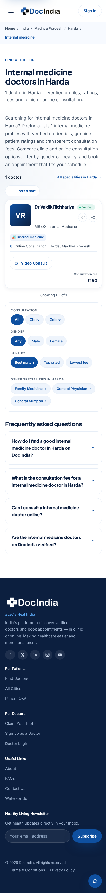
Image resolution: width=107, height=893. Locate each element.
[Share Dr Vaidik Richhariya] (93, 217)
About (10, 801)
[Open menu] (11, 11)
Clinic (34, 319)
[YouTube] (60, 688)
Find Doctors (16, 711)
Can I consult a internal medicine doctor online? (45, 544)
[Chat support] (91, 881)
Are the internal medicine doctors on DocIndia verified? (46, 574)
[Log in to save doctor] (82, 217)
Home (10, 28)
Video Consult (34, 263)
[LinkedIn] (35, 688)
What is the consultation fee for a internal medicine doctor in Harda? (46, 510)
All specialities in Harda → (79, 177)
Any (18, 341)
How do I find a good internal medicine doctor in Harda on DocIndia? (41, 474)
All (17, 319)
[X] (23, 688)
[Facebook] (10, 688)
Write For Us (16, 831)
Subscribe (83, 869)
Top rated (52, 362)
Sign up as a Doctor (22, 766)
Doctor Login (16, 776)
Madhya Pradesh (48, 28)
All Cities (13, 721)
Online (55, 319)
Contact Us (15, 821)
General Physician (72, 389)
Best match (24, 362)
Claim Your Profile (21, 756)
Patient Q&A (15, 731)
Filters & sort (25, 191)
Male (36, 341)
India (25, 28)
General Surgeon (29, 401)
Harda (73, 28)
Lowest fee (79, 362)
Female (56, 341)
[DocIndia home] (40, 11)
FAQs (10, 811)
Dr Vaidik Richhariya (55, 207)
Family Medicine (29, 389)
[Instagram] (47, 688)
